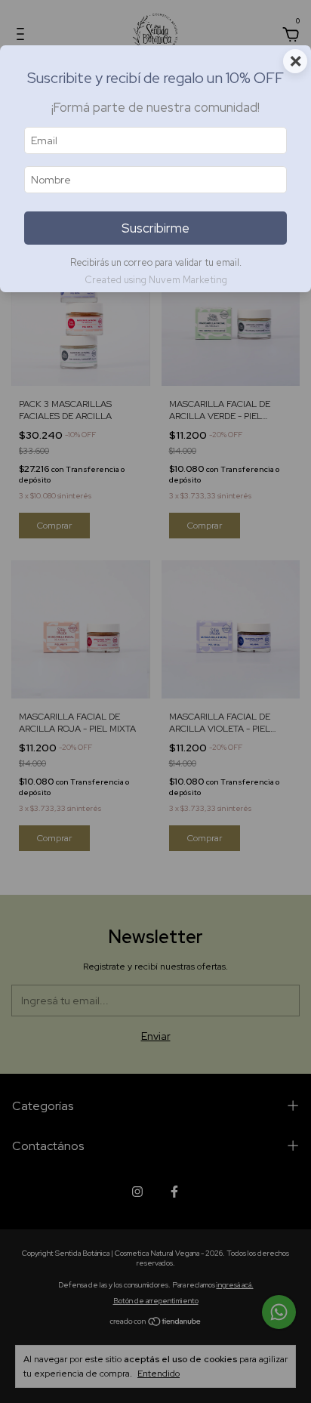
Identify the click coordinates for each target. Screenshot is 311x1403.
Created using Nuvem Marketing (156, 279)
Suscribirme (155, 228)
